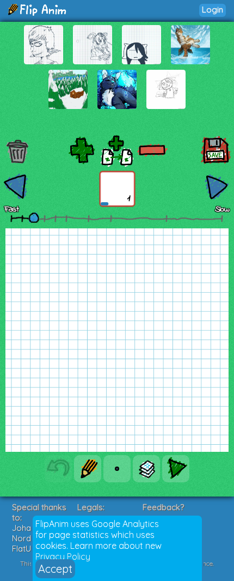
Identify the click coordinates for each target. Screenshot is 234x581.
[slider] (33, 217)
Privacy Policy (62, 556)
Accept (55, 569)
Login (212, 9)
